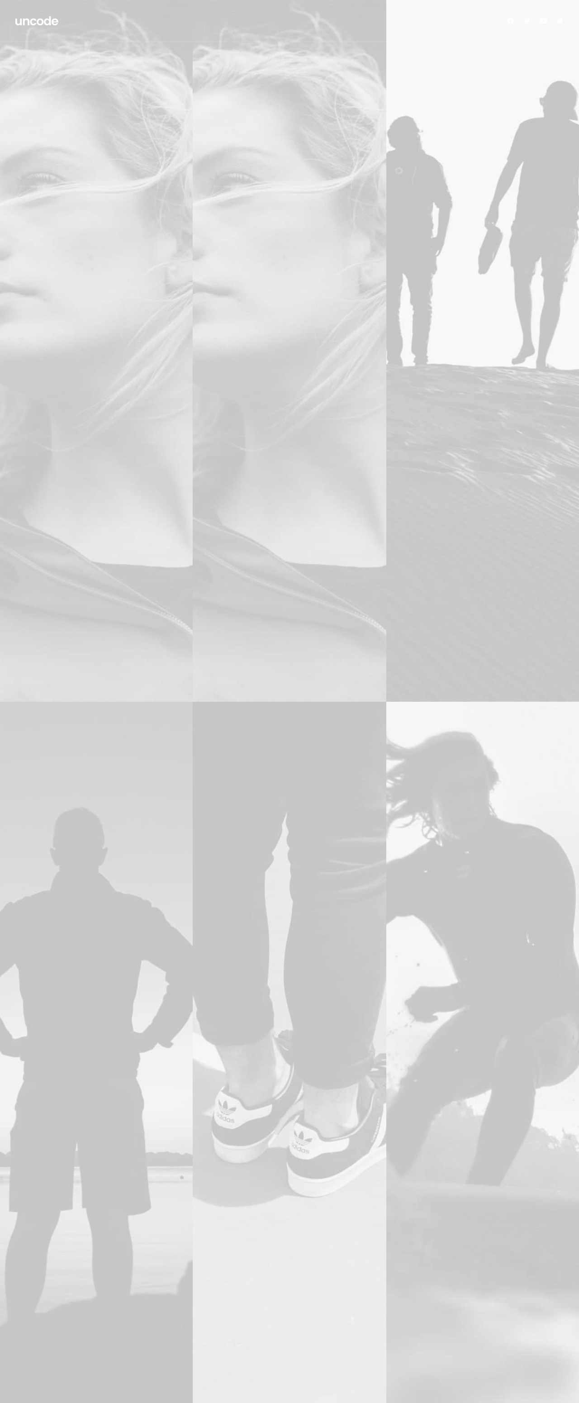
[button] (513, 21)
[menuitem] (513, 21)
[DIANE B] (37, 20)
